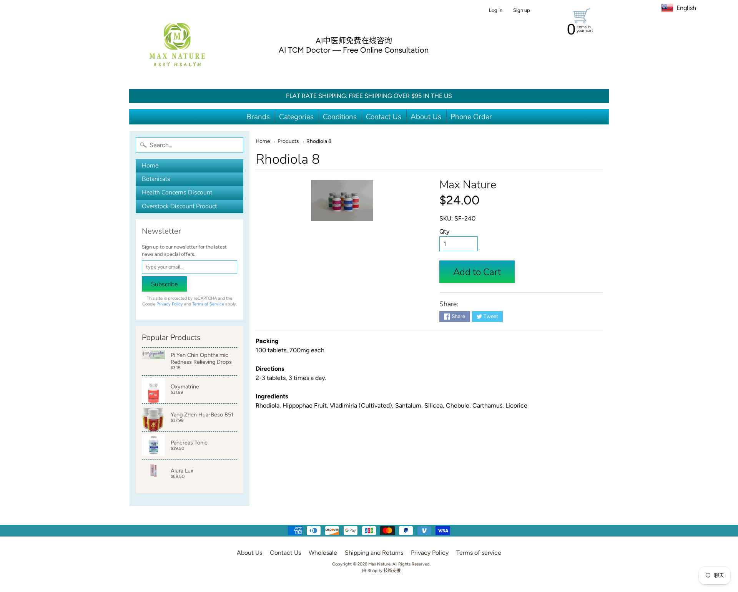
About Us (426, 117)
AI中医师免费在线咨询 (354, 41)
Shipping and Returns (374, 552)
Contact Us (383, 117)
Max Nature (467, 184)
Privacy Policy (169, 304)
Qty (444, 231)
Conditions (340, 117)
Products (288, 141)
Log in (495, 10)
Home (150, 165)
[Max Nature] (177, 44)
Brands (258, 117)
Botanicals (156, 179)
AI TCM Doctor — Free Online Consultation (354, 50)
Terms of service (478, 552)
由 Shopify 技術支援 (381, 570)
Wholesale (323, 552)
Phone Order (471, 117)
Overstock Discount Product (179, 206)
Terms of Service (208, 304)
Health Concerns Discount (177, 192)
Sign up (521, 10)
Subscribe (164, 284)
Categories (296, 117)
